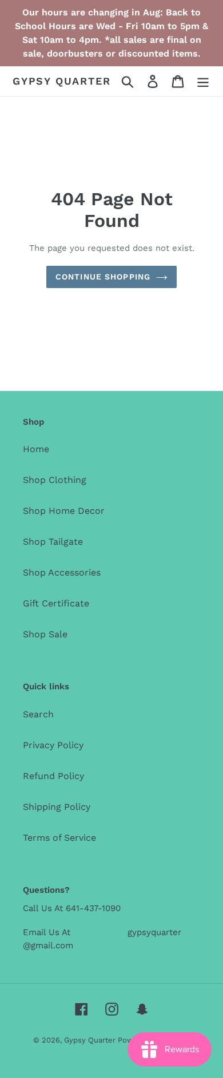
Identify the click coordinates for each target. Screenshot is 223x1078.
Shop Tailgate (53, 541)
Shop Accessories (62, 572)
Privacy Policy (53, 745)
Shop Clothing (54, 479)
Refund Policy (53, 775)
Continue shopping (102, 276)
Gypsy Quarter (61, 81)
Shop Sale (45, 634)
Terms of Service (59, 837)
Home (36, 449)
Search (38, 714)
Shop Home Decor (64, 510)
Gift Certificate (56, 603)
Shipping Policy (56, 806)
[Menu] (203, 81)
